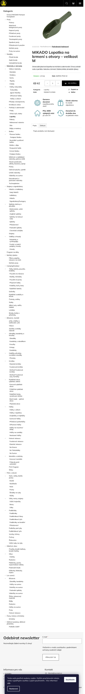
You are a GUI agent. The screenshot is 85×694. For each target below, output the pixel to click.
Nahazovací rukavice (17, 122)
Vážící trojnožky (15, 501)
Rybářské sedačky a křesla (16, 295)
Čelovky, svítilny (14, 299)
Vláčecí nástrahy (15, 69)
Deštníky (12, 292)
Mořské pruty (13, 48)
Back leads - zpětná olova (17, 400)
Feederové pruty (15, 36)
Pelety (11, 167)
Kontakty (8, 674)
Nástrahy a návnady (14, 66)
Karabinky (13, 350)
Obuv (11, 554)
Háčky (11, 407)
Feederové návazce (16, 441)
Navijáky (10, 54)
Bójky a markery (15, 128)
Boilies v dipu (14, 145)
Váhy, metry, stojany (16, 498)
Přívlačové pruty (14, 33)
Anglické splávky (15, 214)
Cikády (12, 84)
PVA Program (14, 467)
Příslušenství (14, 225)
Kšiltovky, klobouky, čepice (15, 571)
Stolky (11, 302)
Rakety (12, 119)
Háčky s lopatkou (16, 413)
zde (8, 683)
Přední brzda (13, 57)
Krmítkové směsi (15, 105)
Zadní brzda (13, 60)
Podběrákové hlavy (16, 516)
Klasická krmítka (15, 364)
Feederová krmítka (16, 367)
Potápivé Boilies (15, 137)
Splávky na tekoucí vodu (16, 218)
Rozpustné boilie (15, 148)
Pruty (9, 20)
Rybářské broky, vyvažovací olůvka (16, 395)
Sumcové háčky (15, 419)
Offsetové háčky (16, 96)
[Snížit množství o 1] (47, 83)
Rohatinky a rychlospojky (14, 240)
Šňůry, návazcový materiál (15, 597)
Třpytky (12, 81)
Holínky (12, 557)
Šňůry (11, 470)
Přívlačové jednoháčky (17, 422)
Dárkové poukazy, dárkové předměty (16, 623)
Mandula (13, 72)
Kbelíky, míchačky (16, 277)
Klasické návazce (16, 444)
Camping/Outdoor (13, 266)
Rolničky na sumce (16, 587)
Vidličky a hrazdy (15, 237)
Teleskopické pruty (15, 39)
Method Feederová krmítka (16, 371)
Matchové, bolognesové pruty (15, 26)
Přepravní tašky (15, 283)
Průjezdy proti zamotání (14, 463)
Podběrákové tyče (16, 519)
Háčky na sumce (15, 584)
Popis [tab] (35, 126)
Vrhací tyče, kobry (16, 114)
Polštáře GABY (14, 627)
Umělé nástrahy (14, 173)
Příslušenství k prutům (17, 45)
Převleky (12, 358)
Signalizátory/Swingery (18, 201)
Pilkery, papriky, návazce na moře (15, 259)
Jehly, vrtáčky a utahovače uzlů (14, 322)
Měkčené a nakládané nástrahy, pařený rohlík (17, 158)
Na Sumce (13, 453)
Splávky (12, 222)
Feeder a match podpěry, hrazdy (15, 245)
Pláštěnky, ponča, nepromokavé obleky (16, 564)
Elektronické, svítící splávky (16, 210)
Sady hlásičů (14, 192)
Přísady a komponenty (17, 102)
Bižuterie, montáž (13, 318)
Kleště (12, 481)
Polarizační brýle (14, 568)
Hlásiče (12, 198)
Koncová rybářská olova (16, 385)
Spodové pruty (14, 42)
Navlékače (13, 484)
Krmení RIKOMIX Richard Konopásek (16, 16)
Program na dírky (13, 252)
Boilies (11, 131)
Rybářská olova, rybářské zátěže (14, 380)
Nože (11, 487)
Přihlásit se (50, 657)
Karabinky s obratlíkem (18, 341)
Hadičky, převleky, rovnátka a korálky (15, 354)
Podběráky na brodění (17, 522)
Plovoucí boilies (15, 134)
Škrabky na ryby (15, 493)
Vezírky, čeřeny (14, 534)
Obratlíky (13, 338)
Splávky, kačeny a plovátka (15, 205)
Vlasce (11, 326)
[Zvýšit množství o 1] (58, 83)
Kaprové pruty (14, 30)
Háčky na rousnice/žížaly (16, 429)
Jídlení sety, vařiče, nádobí (15, 306)
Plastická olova (15, 404)
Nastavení (13, 689)
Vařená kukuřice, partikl (17, 170)
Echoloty (12, 619)
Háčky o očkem (15, 99)
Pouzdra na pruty (16, 280)
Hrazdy (12, 249)
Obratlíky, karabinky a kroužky (16, 334)
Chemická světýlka (16, 231)
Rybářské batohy (15, 289)
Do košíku (72, 83)
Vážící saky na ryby (15, 543)
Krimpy (12, 347)
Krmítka (11, 361)
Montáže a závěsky (16, 456)
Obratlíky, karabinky (16, 581)
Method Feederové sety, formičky (16, 376)
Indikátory (13, 195)
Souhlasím (70, 679)
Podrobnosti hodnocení (60, 47)
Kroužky (12, 344)
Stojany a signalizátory (15, 186)
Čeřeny (11, 537)
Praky (12, 111)
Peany (12, 490)
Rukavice (12, 560)
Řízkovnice (12, 540)
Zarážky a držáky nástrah (15, 330)
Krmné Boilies (14, 151)
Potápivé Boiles (15, 154)
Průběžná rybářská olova (16, 390)
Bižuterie (12, 578)
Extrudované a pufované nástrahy (15, 179)
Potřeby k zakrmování (16, 108)
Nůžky (12, 496)
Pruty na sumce (14, 51)
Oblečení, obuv (12, 546)
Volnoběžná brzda (15, 63)
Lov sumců (10, 575)
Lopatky (13, 117)
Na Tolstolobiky (15, 450)
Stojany (11, 234)
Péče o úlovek (12, 473)
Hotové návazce (14, 438)
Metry (12, 504)
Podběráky (12, 510)
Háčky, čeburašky (16, 87)
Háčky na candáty (16, 432)
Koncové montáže (16, 459)
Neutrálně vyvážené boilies (17, 141)
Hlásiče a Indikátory (16, 189)
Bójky (11, 601)
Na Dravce (13, 447)
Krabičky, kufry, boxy (17, 286)
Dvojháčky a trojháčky (17, 416)
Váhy (11, 507)
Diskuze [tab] (42, 126)
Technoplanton (14, 183)
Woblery (12, 75)
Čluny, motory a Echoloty (15, 616)
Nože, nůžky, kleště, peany (16, 477)
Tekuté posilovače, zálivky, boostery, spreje (17, 163)
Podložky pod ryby (15, 528)
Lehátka (12, 310)
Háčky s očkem (15, 410)
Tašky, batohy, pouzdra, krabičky (17, 270)
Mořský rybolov (12, 255)
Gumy (12, 78)
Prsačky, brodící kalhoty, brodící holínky (17, 550)
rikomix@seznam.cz (55, 673)
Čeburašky (14, 90)
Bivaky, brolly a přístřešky (14, 314)
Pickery (11, 23)
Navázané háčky (15, 435)
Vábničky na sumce (16, 176)
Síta (11, 125)
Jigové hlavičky (15, 93)
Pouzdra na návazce (17, 274)
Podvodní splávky (16, 228)
